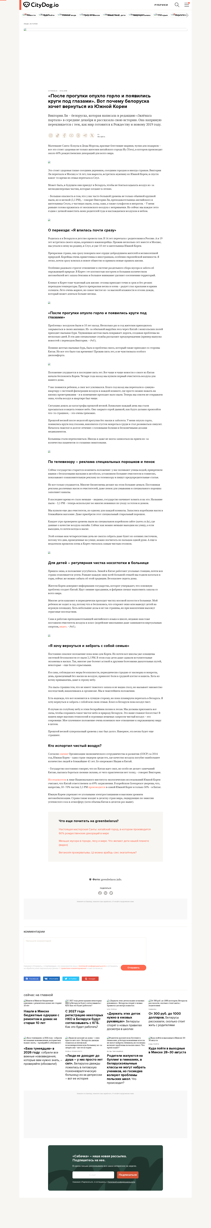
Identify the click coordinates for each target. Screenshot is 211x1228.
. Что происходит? (126, 1069)
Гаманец (152, 1009)
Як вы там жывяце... (115, 1051)
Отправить (133, 967)
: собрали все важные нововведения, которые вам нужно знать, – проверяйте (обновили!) (43, 1056)
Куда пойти (154, 1044)
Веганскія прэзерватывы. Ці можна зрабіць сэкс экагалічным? (98, 852)
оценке (64, 753)
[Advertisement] (105, 910)
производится (97, 787)
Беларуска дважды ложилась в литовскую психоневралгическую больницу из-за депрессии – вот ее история (84, 1067)
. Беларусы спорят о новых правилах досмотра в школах (124, 1021)
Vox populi (112, 1009)
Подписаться (128, 1175)
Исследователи (57, 779)
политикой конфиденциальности (92, 966)
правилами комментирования (73, 968)
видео (63, 626)
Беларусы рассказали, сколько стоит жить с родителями (167, 1019)
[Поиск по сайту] (177, 5)
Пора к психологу (73, 1051)
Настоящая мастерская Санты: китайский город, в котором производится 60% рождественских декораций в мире (105, 831)
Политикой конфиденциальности (121, 1182)
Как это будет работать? (84, 1019)
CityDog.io (52, 91)
